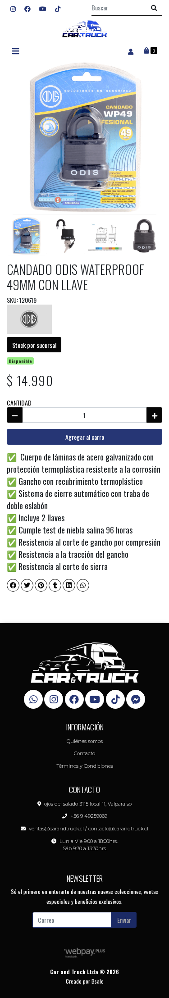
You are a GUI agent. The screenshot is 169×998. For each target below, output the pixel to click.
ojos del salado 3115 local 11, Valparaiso (88, 804)
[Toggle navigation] (15, 51)
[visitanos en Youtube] (43, 8)
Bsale (97, 981)
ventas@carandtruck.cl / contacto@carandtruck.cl (88, 828)
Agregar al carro (84, 437)
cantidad (19, 402)
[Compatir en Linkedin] (69, 585)
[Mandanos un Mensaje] (135, 699)
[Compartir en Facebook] (13, 585)
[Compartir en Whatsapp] (83, 585)
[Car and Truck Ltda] (84, 29)
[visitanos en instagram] (13, 8)
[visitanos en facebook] (27, 8)
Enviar (124, 920)
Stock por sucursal (34, 345)
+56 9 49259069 (88, 816)
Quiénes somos (85, 741)
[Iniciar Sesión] (130, 51)
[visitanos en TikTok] (57, 8)
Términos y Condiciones (84, 766)
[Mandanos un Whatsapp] (33, 699)
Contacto (84, 753)
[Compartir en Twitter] (27, 585)
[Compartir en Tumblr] (55, 585)
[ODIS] (29, 318)
